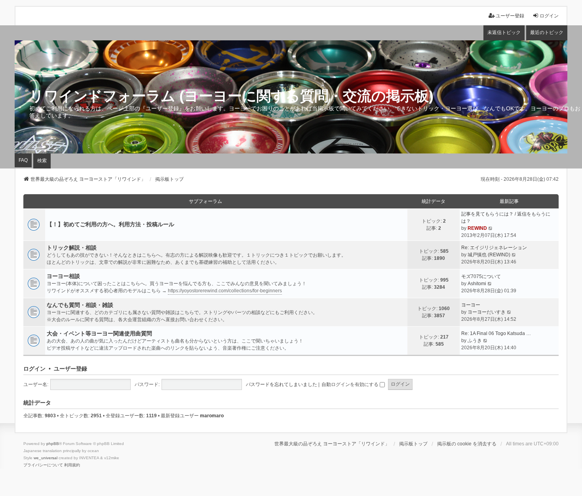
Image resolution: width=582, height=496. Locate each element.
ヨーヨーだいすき (487, 312)
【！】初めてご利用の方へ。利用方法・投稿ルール (110, 224)
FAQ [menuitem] (23, 160)
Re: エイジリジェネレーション (494, 247)
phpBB (52, 443)
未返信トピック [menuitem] (504, 32)
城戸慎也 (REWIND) (489, 254)
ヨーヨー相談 (63, 276)
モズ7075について (481, 276)
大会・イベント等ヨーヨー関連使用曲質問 (99, 333)
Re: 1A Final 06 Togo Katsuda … (496, 333)
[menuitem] (43, 465)
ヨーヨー (470, 305)
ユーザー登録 (70, 368)
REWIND (477, 228)
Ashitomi (477, 283)
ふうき (475, 340)
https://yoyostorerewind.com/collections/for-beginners (225, 290)
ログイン (34, 368)
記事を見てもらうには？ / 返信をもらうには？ (505, 217)
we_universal (45, 458)
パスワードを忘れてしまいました (281, 384)
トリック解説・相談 (72, 247)
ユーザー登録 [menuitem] (510, 16)
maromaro (212, 415)
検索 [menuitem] (42, 160)
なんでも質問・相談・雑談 (80, 305)
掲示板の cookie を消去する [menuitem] (466, 444)
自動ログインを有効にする (350, 384)
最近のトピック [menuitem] (546, 32)
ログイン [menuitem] (549, 16)
